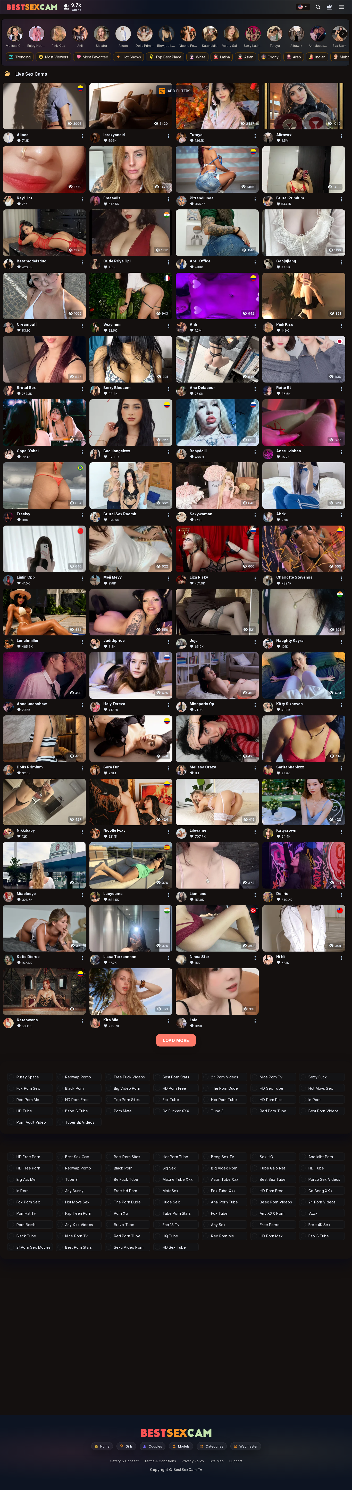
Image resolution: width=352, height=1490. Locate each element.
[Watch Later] (329, 7)
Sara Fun (111, 767)
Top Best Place (168, 57)
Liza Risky (199, 577)
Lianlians (198, 893)
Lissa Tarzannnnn (119, 957)
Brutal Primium (290, 198)
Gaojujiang (286, 261)
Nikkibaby (26, 830)
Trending (23, 57)
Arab (297, 57)
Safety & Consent (124, 1461)
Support (235, 1461)
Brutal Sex (26, 387)
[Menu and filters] (341, 7)
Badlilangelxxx (116, 451)
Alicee (23, 134)
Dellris (282, 893)
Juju (194, 640)
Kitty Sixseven (289, 704)
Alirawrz (284, 134)
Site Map (217, 1461)
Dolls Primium (30, 767)
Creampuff (27, 324)
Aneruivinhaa (288, 451)
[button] (174, 91)
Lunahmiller (28, 640)
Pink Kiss (284, 324)
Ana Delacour (202, 387)
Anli (193, 324)
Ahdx (281, 514)
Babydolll (198, 451)
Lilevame (198, 830)
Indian (320, 57)
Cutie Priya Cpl (117, 261)
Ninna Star (199, 957)
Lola (193, 1020)
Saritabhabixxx (290, 767)
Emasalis (112, 198)
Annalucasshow (32, 704)
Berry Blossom (117, 387)
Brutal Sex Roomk (119, 514)
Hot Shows (132, 57)
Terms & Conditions (160, 1461)
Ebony (273, 57)
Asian (248, 57)
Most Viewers (56, 57)
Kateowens (27, 1020)
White (201, 57)
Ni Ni (280, 957)
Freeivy (23, 514)
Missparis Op (202, 704)
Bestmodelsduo (31, 261)
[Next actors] (343, 34)
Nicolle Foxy (114, 830)
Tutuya (196, 134)
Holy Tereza (114, 704)
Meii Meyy (112, 577)
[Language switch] (303, 7)
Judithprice (114, 640)
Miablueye (26, 893)
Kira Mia (110, 1020)
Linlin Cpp (26, 577)
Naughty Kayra (290, 640)
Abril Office (200, 261)
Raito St (283, 387)
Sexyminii (112, 324)
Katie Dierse (28, 957)
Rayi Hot (24, 198)
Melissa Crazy (203, 767)
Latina (225, 57)
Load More (176, 1040)
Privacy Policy (193, 1461)
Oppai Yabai (28, 451)
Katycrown (286, 830)
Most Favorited (95, 57)
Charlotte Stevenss (294, 577)
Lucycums (113, 893)
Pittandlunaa (202, 198)
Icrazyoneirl (114, 134)
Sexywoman (201, 514)
